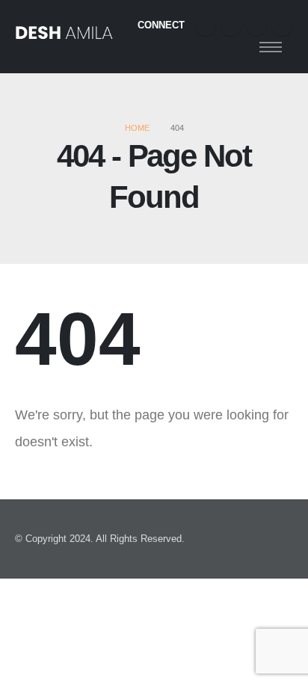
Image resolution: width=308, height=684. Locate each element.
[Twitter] (231, 25)
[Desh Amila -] (64, 37)
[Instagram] (256, 25)
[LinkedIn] (281, 25)
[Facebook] (205, 25)
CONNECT (161, 25)
